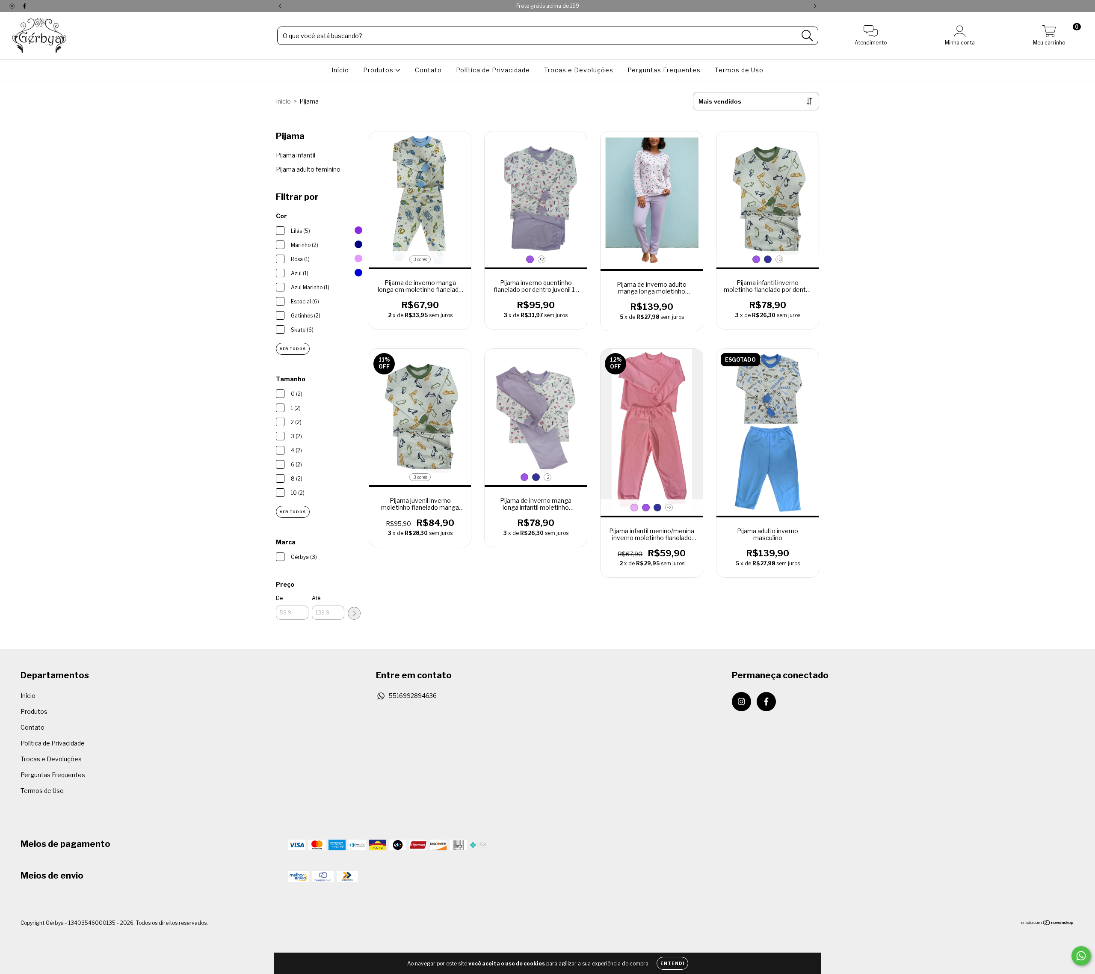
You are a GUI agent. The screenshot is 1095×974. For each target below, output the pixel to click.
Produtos (379, 70)
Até (316, 598)
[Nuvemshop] (1047, 924)
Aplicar (354, 613)
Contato (428, 70)
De (279, 598)
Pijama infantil (295, 155)
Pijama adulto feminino (308, 169)
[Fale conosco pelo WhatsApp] (1081, 955)
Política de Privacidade (493, 70)
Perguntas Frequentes (664, 70)
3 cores (420, 259)
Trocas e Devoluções (578, 70)
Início (340, 70)
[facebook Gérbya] (24, 5)
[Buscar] (807, 36)
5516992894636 (413, 695)
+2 (541, 259)
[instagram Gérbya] (12, 5)
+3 (779, 259)
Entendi (672, 963)
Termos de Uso (739, 70)
